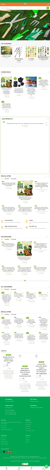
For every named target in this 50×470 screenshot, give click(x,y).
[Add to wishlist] (46, 123)
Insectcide (33, 300)
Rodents (27, 125)
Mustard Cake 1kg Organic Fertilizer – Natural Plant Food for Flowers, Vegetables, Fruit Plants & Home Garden (8, 209)
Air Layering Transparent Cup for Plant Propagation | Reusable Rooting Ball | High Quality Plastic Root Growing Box (41, 185)
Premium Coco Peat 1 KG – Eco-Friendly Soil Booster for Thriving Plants (19, 295)
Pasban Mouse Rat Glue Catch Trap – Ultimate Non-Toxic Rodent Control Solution (25, 123)
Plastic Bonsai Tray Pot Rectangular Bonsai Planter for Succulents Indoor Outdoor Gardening (43, 336)
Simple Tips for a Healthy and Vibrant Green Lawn (8, 360)
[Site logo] (25, 4)
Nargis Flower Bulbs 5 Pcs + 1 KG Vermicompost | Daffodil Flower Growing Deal (6, 91)
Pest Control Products (30, 430)
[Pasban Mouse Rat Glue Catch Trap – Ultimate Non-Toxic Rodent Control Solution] (25, 121)
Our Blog (27, 441)
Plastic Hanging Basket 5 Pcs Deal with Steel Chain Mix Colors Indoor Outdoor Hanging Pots (31, 91)
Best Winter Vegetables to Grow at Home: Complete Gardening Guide (25, 372)
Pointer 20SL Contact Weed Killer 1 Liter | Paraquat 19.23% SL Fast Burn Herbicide (18, 335)
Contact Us (28, 437)
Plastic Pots (31, 96)
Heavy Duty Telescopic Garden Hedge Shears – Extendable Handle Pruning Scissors (31, 337)
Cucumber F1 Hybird (43, 294)
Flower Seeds (28, 424)
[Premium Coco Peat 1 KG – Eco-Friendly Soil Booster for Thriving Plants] (18, 292)
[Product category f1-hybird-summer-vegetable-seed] (31, 54)
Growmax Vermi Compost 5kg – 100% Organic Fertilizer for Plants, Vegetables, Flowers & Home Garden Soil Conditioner (25, 209)
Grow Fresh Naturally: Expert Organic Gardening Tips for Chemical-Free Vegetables (41, 369)
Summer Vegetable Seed (43, 296)
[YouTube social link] (8, 452)
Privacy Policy (3, 439)
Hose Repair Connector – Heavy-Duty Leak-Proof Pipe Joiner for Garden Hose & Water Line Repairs (6, 337)
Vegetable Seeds (29, 422)
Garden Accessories (44, 189)
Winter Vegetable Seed (6, 109)
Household (23, 125)
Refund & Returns (4, 441)
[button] (46, 125)
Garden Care (28, 428)
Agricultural (38, 211)
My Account (3, 437)
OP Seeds (6, 110)
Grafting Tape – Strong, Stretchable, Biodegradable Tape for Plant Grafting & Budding (18, 321)
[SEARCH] (48, 8)
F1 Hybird (43, 297)
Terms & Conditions (5, 443)
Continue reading (25, 391)
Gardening (8, 354)
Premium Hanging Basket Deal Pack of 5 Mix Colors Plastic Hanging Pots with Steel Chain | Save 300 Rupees (43, 83)
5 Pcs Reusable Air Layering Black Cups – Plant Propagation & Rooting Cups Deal (19, 90)
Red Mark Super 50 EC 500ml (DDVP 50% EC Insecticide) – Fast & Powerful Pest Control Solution (31, 296)
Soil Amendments (8, 212)
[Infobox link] (12, 221)
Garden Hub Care (5, 366)
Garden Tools (6, 95)
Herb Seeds (28, 426)
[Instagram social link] (6, 452)
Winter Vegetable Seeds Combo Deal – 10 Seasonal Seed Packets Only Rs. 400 (6, 105)
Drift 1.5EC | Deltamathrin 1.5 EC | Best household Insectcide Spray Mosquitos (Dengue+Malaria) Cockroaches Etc (43, 322)
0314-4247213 (4, 427)
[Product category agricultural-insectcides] (6, 52)
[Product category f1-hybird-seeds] (43, 54)
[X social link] (4, 452)
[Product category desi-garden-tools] (18, 55)
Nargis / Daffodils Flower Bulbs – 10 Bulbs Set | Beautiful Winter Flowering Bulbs (8, 184)
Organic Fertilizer (44, 211)
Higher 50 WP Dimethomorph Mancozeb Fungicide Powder (31, 321)
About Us (27, 439)
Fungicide (33, 325)
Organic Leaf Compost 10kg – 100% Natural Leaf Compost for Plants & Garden (41, 208)
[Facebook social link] (2, 452)
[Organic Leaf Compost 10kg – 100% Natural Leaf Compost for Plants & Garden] (41, 205)
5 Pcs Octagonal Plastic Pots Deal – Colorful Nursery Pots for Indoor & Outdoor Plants (6, 322)
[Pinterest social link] (11, 452)
